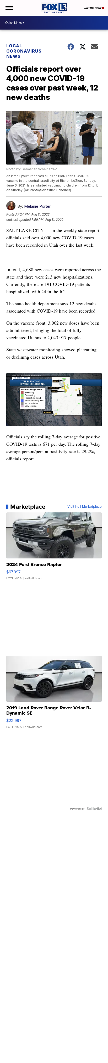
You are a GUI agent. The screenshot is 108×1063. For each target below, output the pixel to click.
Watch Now (93, 8)
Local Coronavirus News (24, 51)
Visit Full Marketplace (84, 506)
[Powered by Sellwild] (94, 809)
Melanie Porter (37, 206)
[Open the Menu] (9, 7)
